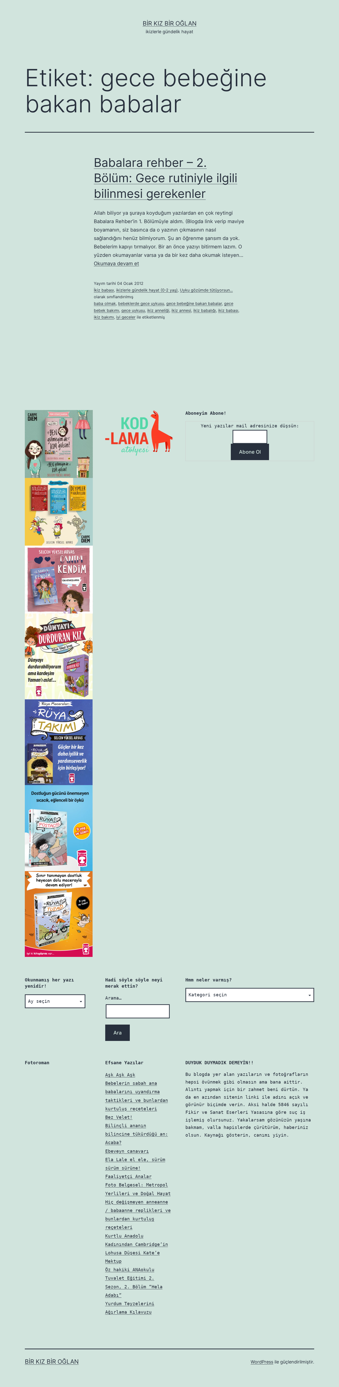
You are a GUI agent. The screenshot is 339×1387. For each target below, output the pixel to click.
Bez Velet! (119, 1117)
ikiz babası (228, 310)
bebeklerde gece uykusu (141, 303)
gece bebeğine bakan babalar (194, 303)
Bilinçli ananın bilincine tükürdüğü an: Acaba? (136, 1134)
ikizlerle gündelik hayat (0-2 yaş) (147, 290)
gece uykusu (133, 310)
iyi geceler (126, 317)
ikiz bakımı (104, 317)
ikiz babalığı (204, 310)
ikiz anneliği (158, 310)
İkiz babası (104, 290)
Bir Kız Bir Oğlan (170, 23)
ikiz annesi (181, 310)
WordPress (262, 1361)
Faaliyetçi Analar (128, 1176)
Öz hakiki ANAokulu (129, 1269)
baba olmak (105, 303)
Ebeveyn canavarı (127, 1151)
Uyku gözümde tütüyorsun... (206, 290)
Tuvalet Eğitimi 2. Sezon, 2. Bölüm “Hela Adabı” (134, 1286)
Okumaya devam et (116, 263)
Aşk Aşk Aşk (120, 1074)
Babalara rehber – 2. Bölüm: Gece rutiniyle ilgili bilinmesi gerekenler (165, 178)
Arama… (113, 998)
